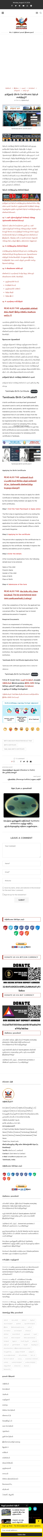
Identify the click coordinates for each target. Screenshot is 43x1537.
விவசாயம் (26, 1366)
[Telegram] (31, 6)
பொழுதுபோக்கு (8, 1352)
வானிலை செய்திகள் (30, 1362)
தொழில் (26, 1345)
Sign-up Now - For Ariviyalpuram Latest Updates (21, 1526)
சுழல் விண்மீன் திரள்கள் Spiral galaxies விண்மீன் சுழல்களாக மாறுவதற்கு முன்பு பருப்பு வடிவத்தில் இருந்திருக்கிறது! (19, 1052)
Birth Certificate (10, 745)
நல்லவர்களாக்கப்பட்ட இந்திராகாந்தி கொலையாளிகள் (17, 1348)
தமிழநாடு (17, 90)
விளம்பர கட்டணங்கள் (15, 1151)
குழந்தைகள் (27, 1334)
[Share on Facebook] (21, 762)
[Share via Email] (31, 762)
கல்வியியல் (28, 1331)
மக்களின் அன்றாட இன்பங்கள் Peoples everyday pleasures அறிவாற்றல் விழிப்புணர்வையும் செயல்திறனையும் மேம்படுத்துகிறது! (19, 1042)
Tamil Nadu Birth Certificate (14, 749)
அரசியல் (6, 1320)
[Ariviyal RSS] (26, 933)
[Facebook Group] (26, 928)
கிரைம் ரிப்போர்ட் (16, 1334)
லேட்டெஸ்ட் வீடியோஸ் (9, 1359)
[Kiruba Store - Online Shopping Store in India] (21, 135)
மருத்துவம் (31, 1352)
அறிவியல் (8, 88)
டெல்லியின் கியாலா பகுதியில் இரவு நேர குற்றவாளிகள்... (18, 1512)
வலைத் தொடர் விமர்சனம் (31, 1359)
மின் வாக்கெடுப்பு (23, 1355)
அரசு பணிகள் (14, 1320)
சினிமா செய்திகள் (15, 1338)
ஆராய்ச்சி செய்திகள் (29, 1324)
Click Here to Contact (17, 1154)
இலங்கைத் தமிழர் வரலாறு (17, 1327)
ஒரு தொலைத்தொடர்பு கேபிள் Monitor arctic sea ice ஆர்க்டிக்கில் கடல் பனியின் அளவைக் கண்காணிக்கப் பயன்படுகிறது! (20, 1233)
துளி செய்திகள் (16, 1345)
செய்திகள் (32, 88)
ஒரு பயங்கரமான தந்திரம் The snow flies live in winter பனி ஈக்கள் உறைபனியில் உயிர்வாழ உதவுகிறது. (20, 1294)
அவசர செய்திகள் (8, 1324)
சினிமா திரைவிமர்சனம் (29, 1338)
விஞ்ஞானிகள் (7, 1366)
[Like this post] (15, 762)
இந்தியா (16, 88)
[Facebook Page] (21, 928)
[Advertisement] (21, 64)
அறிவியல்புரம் (25, 100)
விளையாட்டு (17, 1366)
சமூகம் (24, 88)
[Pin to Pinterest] (27, 762)
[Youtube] (23, 6)
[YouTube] (5, 928)
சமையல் (6, 1338)
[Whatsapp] (27, 6)
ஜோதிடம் (14, 1341)
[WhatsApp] (16, 933)
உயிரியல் (30, 1327)
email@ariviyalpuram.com (17, 1157)
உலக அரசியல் (7, 1331)
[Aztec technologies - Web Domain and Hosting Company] (21, 197)
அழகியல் (32, 1320)
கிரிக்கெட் (6, 1334)
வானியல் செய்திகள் (17, 1362)
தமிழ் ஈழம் (26, 90)
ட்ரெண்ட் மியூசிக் (24, 1341)
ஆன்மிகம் (18, 1324)
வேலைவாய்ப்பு (7, 1369)
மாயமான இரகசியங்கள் (9, 1355)
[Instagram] (16, 928)
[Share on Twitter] (24, 762)
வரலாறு (20, 1359)
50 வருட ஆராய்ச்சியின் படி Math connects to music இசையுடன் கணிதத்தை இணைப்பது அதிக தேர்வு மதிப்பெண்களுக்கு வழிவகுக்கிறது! (21, 1304)
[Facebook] (12, 6)
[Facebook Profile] (32, 928)
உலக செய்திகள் (18, 1331)
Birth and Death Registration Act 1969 (18, 741)
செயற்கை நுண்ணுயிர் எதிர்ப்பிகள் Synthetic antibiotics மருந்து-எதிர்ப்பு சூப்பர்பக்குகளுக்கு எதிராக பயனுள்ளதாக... (21, 824)
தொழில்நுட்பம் (34, 1345)
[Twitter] (16, 6)
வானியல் (6, 1362)
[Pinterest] (20, 6)
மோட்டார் (33, 1355)
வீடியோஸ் (5, 1489)
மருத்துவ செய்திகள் (20, 1352)
